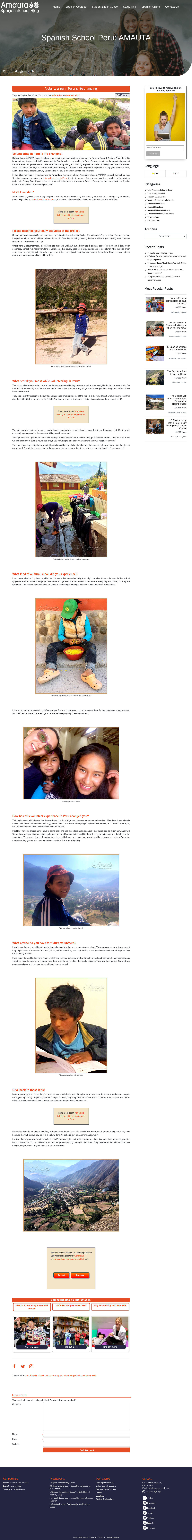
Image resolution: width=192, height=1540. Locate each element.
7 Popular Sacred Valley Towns (160, 253)
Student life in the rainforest (158, 210)
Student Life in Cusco (105, 6)
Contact (61, 1275)
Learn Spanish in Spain (12, 1486)
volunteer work (89, 1375)
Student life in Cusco (155, 204)
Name (15, 1434)
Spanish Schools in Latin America (161, 200)
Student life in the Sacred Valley (160, 214)
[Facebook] (10, 71)
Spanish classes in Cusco (44, 199)
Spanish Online (150, 6)
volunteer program (54, 1375)
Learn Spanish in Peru (105, 1483)
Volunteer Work (72, 95)
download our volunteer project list (68, 1259)
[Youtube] (21, 71)
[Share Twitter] (23, 1367)
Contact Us (172, 6)
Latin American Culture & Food (159, 190)
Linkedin (150, 1523)
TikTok (150, 1498)
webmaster (56, 95)
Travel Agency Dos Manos (14, 1489)
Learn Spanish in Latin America (16, 1483)
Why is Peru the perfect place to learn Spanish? (176, 301)
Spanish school (37, 1375)
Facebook (151, 1508)
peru (27, 1375)
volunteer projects (72, 1375)
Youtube (150, 1518)
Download (80, 1275)
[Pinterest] (33, 71)
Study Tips (129, 6)
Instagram (151, 1503)
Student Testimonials (104, 1499)
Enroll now (100, 1496)
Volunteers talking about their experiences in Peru (71, 215)
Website (16, 1444)
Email (14, 1439)
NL (16, 100)
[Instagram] (4, 71)
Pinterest (151, 1528)
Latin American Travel (156, 193)
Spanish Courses (75, 6)
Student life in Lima (155, 207)
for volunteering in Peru (56, 178)
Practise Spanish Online (106, 1489)
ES (157, 174)
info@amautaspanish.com (158, 1488)
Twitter (150, 1513)
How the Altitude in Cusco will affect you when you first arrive (176, 325)
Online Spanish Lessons (106, 1486)
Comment (16, 1404)
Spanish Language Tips (157, 197)
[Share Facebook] (14, 1367)
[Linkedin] (27, 71)
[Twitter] (16, 71)
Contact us (79, 1256)
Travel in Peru (153, 217)
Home (56, 6)
